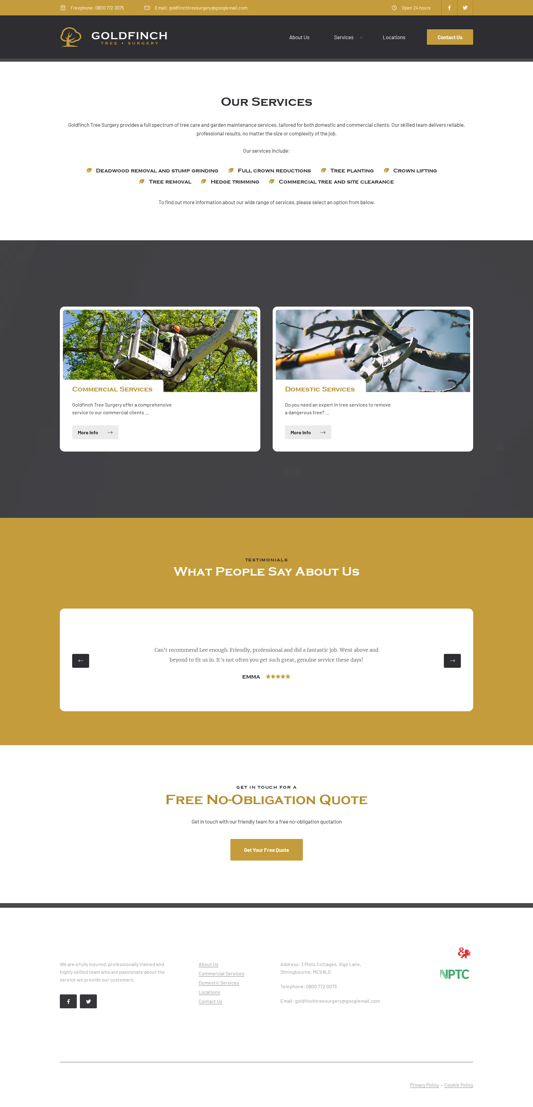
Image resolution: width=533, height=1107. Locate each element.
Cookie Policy (458, 1085)
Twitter (465, 7)
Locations (394, 37)
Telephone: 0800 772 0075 (308, 986)
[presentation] (80, 661)
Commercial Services (221, 973)
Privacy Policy (424, 1085)
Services (343, 37)
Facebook (449, 7)
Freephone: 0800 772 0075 (97, 7)
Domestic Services (219, 982)
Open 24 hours (416, 7)
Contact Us (450, 37)
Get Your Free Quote (266, 850)
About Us (299, 37)
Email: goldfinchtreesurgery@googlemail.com (201, 7)
